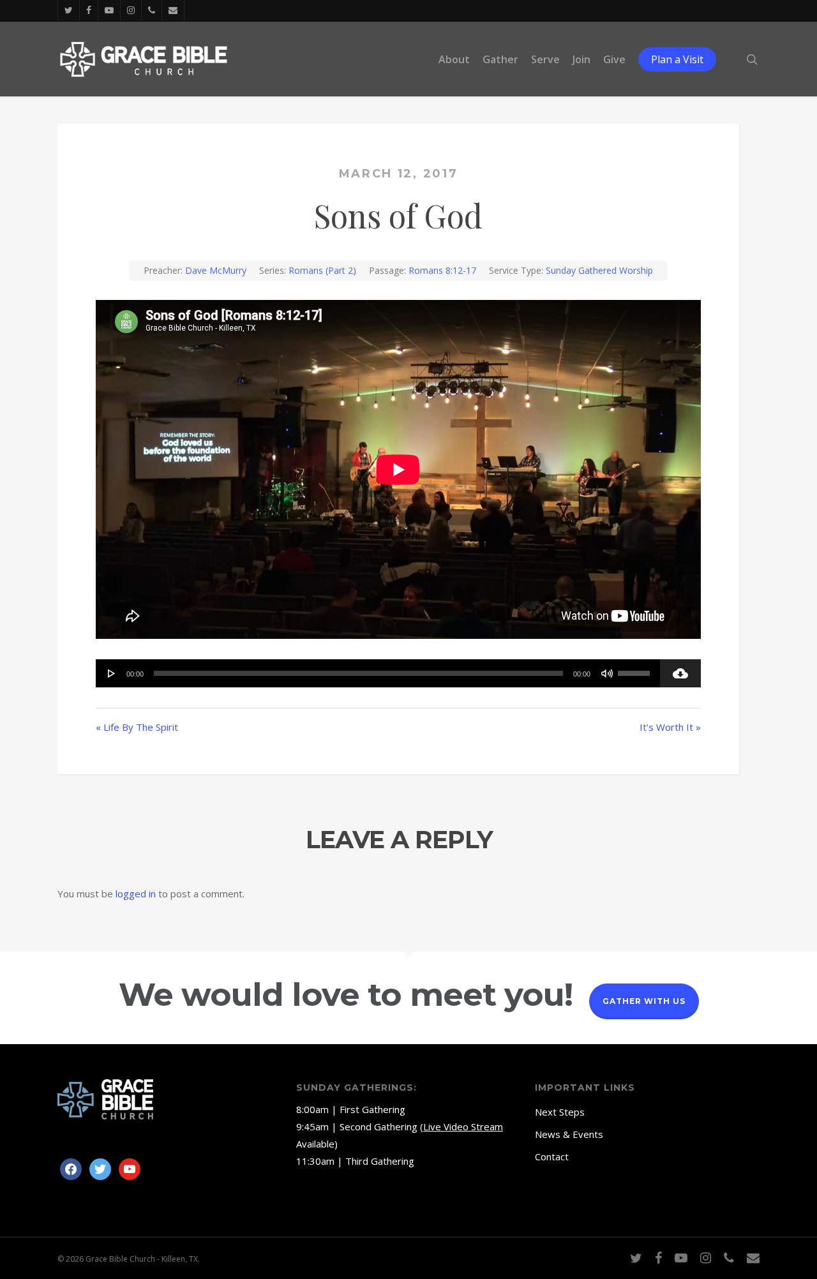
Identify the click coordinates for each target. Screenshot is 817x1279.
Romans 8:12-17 (442, 270)
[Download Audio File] (680, 673)
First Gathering (372, 1109)
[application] (378, 673)
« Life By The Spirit (137, 727)
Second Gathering (378, 1126)
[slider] (636, 669)
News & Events (569, 1134)
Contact (552, 1156)
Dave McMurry (215, 270)
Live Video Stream (463, 1126)
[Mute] (607, 673)
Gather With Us (644, 1001)
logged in (136, 893)
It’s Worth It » (670, 727)
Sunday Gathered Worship (599, 270)
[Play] (111, 673)
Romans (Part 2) (322, 270)
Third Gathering (379, 1161)
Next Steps (560, 1111)
